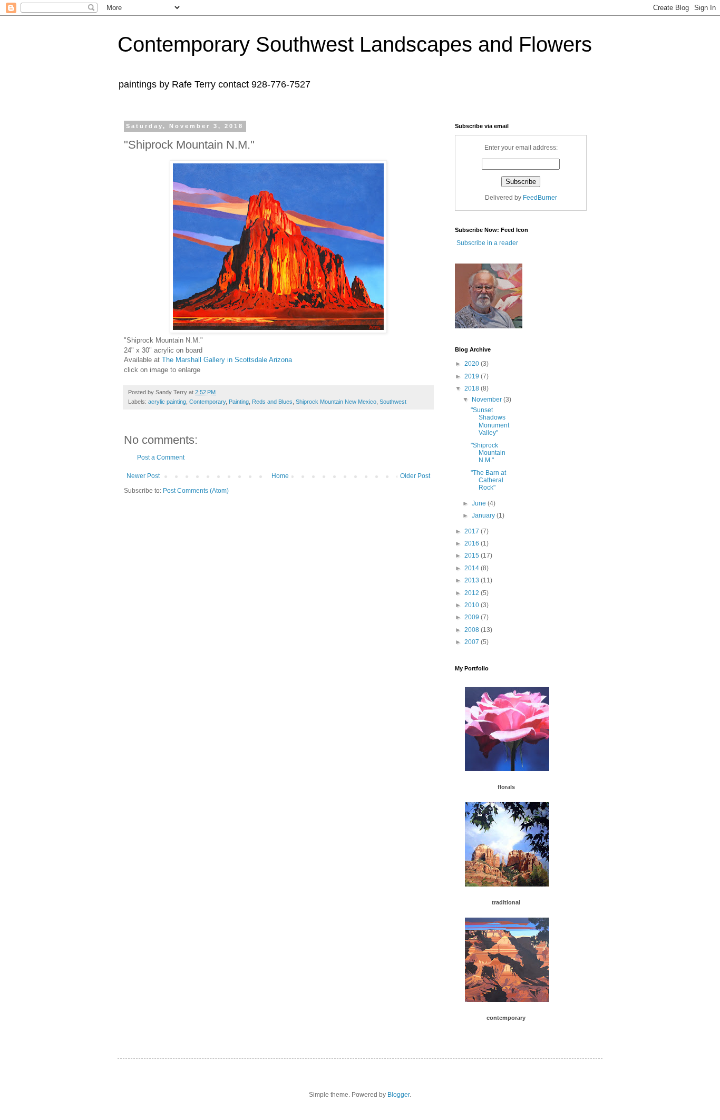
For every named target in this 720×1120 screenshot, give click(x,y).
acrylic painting (167, 401)
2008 (472, 630)
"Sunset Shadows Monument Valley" (490, 421)
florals (506, 787)
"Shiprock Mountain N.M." (488, 453)
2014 (472, 568)
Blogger (398, 1094)
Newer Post (143, 476)
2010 (472, 605)
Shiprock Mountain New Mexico (336, 401)
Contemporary (207, 401)
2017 (472, 531)
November (487, 399)
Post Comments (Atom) (196, 490)
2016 (472, 543)
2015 (472, 555)
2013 (472, 580)
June (480, 503)
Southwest (393, 401)
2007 (472, 642)
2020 (472, 363)
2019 (472, 376)
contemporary (506, 1018)
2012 (472, 593)
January (484, 515)
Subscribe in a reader (486, 243)
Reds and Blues (272, 401)
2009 (472, 617)
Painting (239, 401)
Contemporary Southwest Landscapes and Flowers (355, 44)
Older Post (415, 476)
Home (280, 476)
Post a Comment (160, 457)
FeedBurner (540, 197)
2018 (472, 388)
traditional (506, 902)
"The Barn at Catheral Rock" (488, 480)
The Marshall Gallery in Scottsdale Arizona (228, 360)
